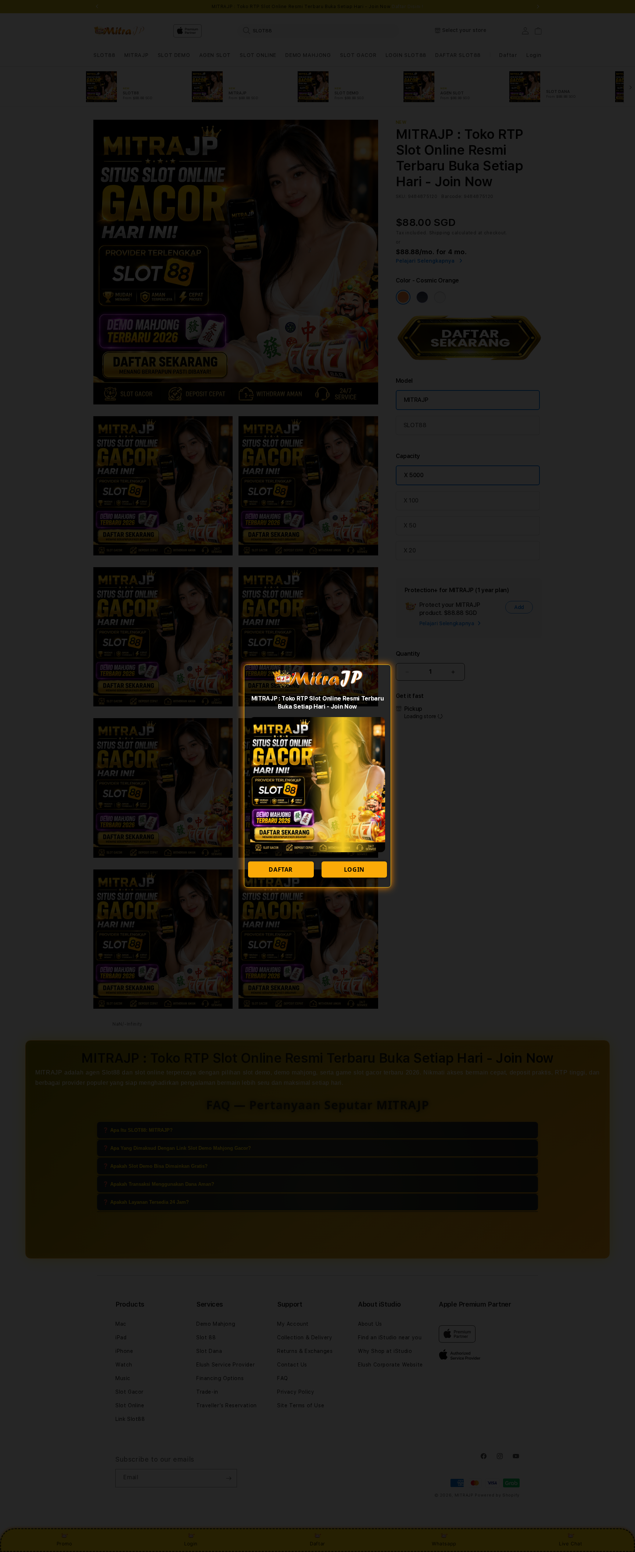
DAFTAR (281, 869)
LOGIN (354, 869)
